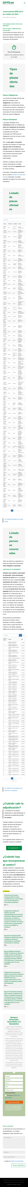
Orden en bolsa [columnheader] (5, 639)
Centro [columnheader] (4, 223)
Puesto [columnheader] (19, 223)
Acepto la (12, 1096)
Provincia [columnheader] (10, 223)
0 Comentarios (12, 17)
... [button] (9, 510)
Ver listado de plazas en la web (13, 519)
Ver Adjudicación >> (14, 848)
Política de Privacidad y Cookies (14, 1184)
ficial (6, 521)
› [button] (7, 780)
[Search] (20, 635)
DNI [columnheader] (22, 639)
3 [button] (16, 510)
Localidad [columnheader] (15, 223)
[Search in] (23, 635)
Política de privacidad (17, 1161)
